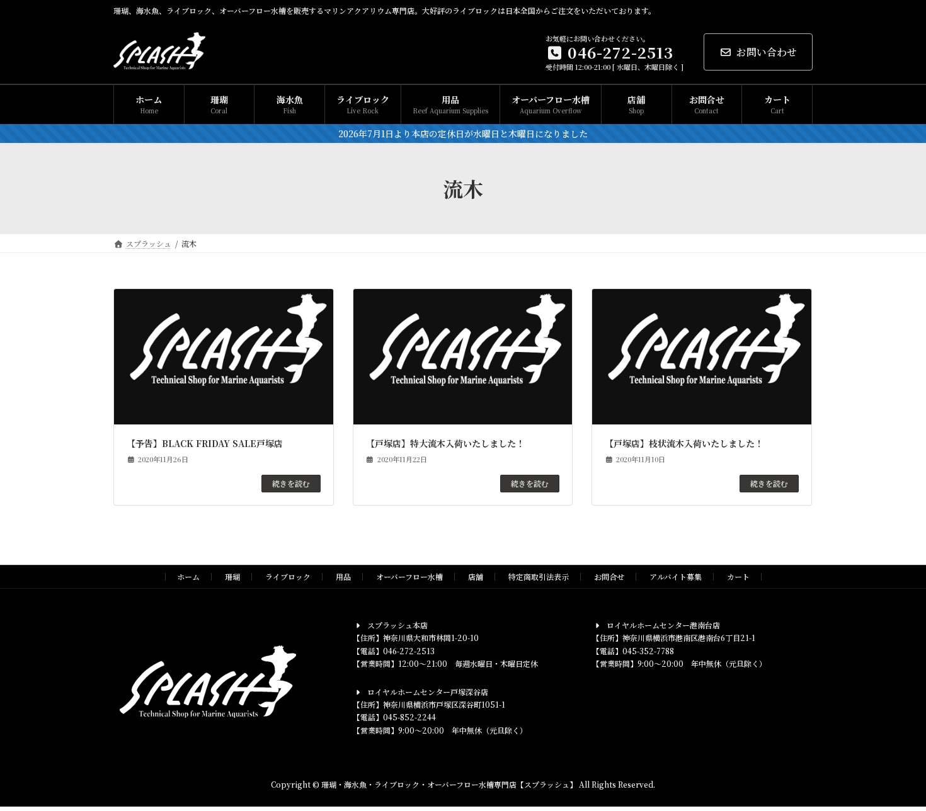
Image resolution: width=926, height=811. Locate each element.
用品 (343, 576)
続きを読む (291, 483)
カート (738, 576)
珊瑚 (232, 576)
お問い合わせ (766, 52)
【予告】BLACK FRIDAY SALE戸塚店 (205, 443)
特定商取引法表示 (538, 576)
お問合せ (609, 576)
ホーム (188, 576)
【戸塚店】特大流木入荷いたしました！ (445, 443)
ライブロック (288, 576)
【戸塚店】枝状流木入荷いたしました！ (684, 443)
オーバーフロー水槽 (409, 576)
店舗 (475, 576)
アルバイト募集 (675, 576)
